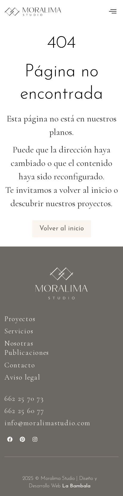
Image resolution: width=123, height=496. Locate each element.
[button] (113, 11)
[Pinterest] (22, 439)
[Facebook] (9, 439)
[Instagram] (35, 439)
